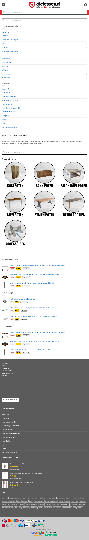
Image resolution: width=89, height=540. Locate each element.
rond (58, 504)
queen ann (41, 504)
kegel (73, 501)
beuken (36, 498)
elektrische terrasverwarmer (8, 501)
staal (16, 507)
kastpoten (67, 501)
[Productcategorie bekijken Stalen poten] (44, 203)
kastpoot (61, 501)
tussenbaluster (57, 507)
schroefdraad (82, 504)
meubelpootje (5, 504)
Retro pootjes (6, 59)
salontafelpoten (73, 504)
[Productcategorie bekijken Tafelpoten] (15, 203)
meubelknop (82, 501)
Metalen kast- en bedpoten (10, 51)
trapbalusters (34, 507)
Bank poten (5, 36)
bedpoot (24, 498)
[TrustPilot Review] (51, 533)
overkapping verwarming (31, 504)
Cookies (4, 123)
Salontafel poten (7, 62)
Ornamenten (5, 55)
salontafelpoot (64, 504)
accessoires (5, 498)
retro (54, 504)
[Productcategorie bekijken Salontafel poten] (73, 174)
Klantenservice (6, 93)
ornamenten (21, 504)
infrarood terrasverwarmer (51, 501)
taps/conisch (26, 507)
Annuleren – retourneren (9, 112)
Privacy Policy (6, 116)
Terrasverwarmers (7, 74)
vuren (74, 507)
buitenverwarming (61, 498)
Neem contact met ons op (9, 127)
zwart (3, 511)
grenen (18, 501)
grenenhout (24, 501)
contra (74, 498)
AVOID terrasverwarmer (15, 498)
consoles (69, 498)
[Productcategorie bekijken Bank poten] (44, 174)
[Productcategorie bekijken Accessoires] (15, 232)
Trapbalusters (6, 78)
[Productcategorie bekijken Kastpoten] (15, 174)
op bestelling (14, 504)
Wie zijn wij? (5, 89)
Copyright (4, 119)
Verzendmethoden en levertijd (11, 108)
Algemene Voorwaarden (9, 96)
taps (20, 507)
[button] (3, 4)
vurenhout (80, 507)
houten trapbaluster (38, 501)
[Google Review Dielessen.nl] (37, 533)
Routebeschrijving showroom (10, 100)
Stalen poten (5, 66)
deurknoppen (81, 498)
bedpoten (30, 498)
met (77, 501)
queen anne (48, 504)
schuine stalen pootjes (7, 507)
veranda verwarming (66, 507)
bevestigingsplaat (51, 498)
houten (30, 501)
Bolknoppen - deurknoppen (10, 40)
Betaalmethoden (7, 104)
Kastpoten (5, 47)
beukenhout (42, 498)
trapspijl (41, 507)
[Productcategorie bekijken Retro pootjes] (73, 203)
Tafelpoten (5, 70)
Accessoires (5, 32)
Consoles (4, 43)
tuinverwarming (48, 507)
